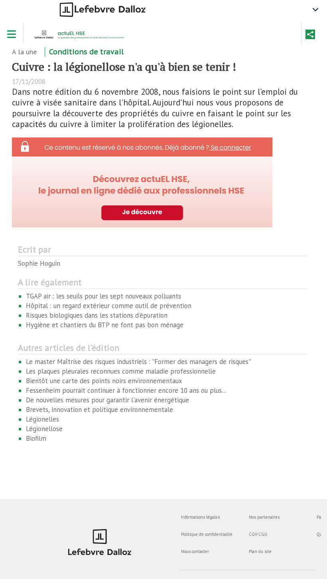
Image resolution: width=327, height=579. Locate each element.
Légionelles (42, 419)
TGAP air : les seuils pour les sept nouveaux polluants (103, 296)
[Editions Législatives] (99, 542)
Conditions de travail (86, 51)
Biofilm (36, 438)
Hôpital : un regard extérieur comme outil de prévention (108, 305)
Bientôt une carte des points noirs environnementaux (104, 380)
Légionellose (44, 428)
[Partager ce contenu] (310, 34)
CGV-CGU (258, 534)
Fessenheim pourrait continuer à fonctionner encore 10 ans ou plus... (126, 390)
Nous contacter (195, 551)
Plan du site (260, 551)
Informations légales (200, 517)
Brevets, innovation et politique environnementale (99, 409)
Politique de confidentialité (206, 534)
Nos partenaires (264, 517)
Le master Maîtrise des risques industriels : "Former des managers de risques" (138, 361)
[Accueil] (82, 37)
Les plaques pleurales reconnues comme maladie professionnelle (121, 371)
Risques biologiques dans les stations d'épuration (96, 315)
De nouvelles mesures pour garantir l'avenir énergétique (107, 400)
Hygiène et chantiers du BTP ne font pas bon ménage (104, 324)
